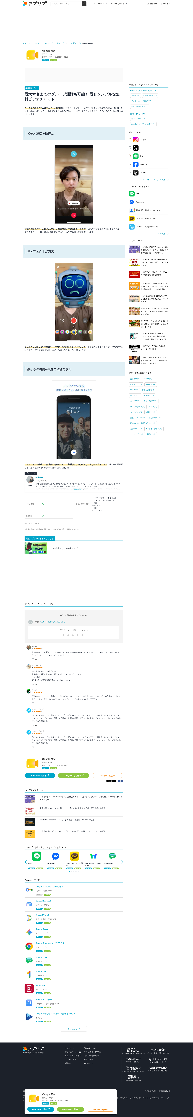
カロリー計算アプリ (137, 407)
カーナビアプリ (136, 412)
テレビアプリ (135, 396)
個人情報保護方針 (164, 1091)
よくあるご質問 (70, 1059)
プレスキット (88, 1063)
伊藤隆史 (39, 477)
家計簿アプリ (135, 379)
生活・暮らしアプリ (138, 114)
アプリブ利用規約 (150, 1091)
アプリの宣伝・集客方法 (92, 1052)
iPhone (45, 60)
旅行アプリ (148, 379)
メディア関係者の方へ (91, 1056)
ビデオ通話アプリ (74, 43)
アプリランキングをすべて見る (155, 180)
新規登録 (153, 4)
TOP (25, 43)
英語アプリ (134, 390)
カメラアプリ (149, 396)
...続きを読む (77, 489)
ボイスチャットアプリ (139, 107)
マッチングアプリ (137, 434)
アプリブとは (70, 1048)
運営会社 (68, 1063)
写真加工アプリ (136, 384)
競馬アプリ (151, 434)
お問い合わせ (88, 1059)
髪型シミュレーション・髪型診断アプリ (145, 418)
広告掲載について (90, 1048)
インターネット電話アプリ (141, 101)
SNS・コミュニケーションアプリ (41, 43)
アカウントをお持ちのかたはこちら (52, 622)
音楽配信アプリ (148, 390)
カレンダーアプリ (138, 119)
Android (53, 60)
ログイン (166, 4)
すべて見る (162, 234)
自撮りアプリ (150, 412)
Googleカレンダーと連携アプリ (143, 124)
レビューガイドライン (73, 1056)
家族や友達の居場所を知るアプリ (143, 423)
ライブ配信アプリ (150, 401)
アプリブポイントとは (73, 1052)
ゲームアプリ (150, 384)
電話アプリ (61, 43)
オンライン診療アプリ (154, 429)
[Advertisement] (74, 580)
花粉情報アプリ (136, 429)
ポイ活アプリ (135, 401)
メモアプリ (153, 407)
